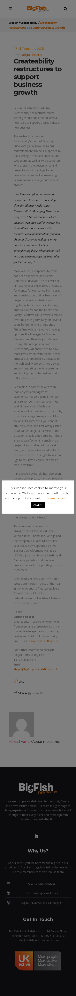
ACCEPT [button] (38, 504)
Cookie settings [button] (57, 498)
